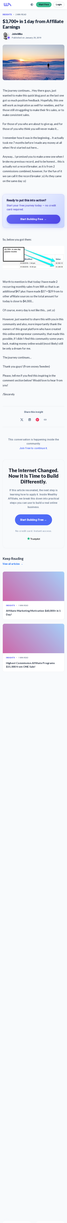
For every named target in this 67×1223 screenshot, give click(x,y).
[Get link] (45, 419)
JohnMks (17, 34)
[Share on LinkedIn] (29, 419)
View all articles (13, 564)
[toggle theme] (31, 4)
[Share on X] (22, 419)
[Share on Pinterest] (37, 419)
